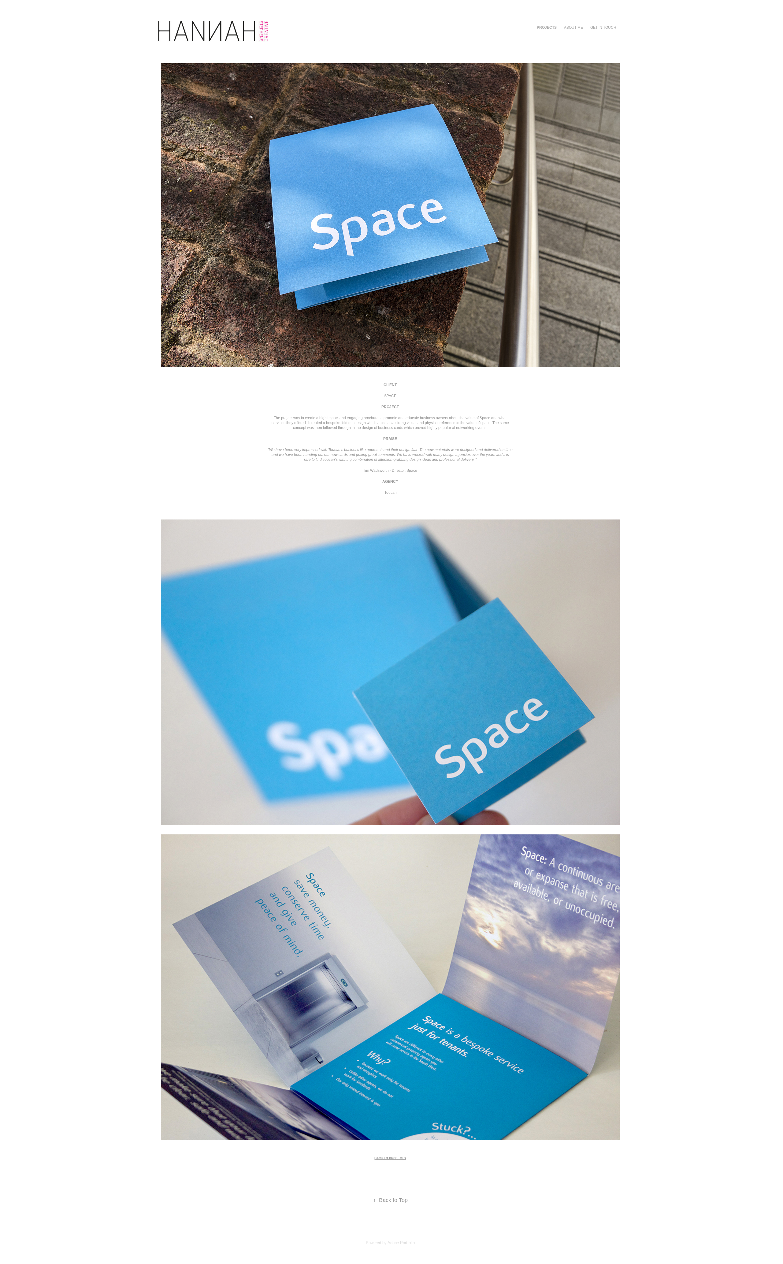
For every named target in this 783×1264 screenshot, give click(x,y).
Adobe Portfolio (401, 1242)
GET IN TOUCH (603, 27)
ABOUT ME (573, 27)
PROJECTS (547, 27)
